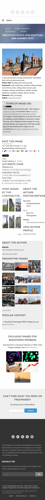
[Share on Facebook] (13, 151)
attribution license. (11, 455)
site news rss (22, 436)
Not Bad (6, 144)
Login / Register (30, 491)
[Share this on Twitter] (38, 151)
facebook (17, 12)
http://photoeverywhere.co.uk (13, 250)
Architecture (10, 31)
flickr (32, 12)
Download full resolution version (16, 183)
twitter (12, 12)
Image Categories (22, 28)
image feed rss (27, 436)
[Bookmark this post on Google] (22, 151)
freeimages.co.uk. (28, 447)
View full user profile (9, 254)
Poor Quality (5, 144)
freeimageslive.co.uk (13, 4)
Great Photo (10, 144)
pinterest (27, 12)
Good (8, 144)
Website (13, 428)
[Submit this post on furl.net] (17, 151)
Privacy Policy (21, 496)
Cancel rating (3, 144)
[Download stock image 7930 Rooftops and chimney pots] (22, 62)
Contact (32, 496)
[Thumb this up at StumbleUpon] (34, 151)
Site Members (32, 347)
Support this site (8, 324)
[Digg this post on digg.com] (9, 151)
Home (7, 28)
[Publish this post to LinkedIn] (26, 151)
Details (23, 31)
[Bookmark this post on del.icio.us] (5, 151)
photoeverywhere (14, 98)
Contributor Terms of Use (12, 493)
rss (22, 12)
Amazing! (12, 144)
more (19, 234)
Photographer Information (12, 491)
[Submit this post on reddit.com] (30, 151)
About (11, 496)
